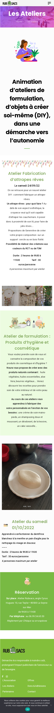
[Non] (51, 705)
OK (27, 709)
